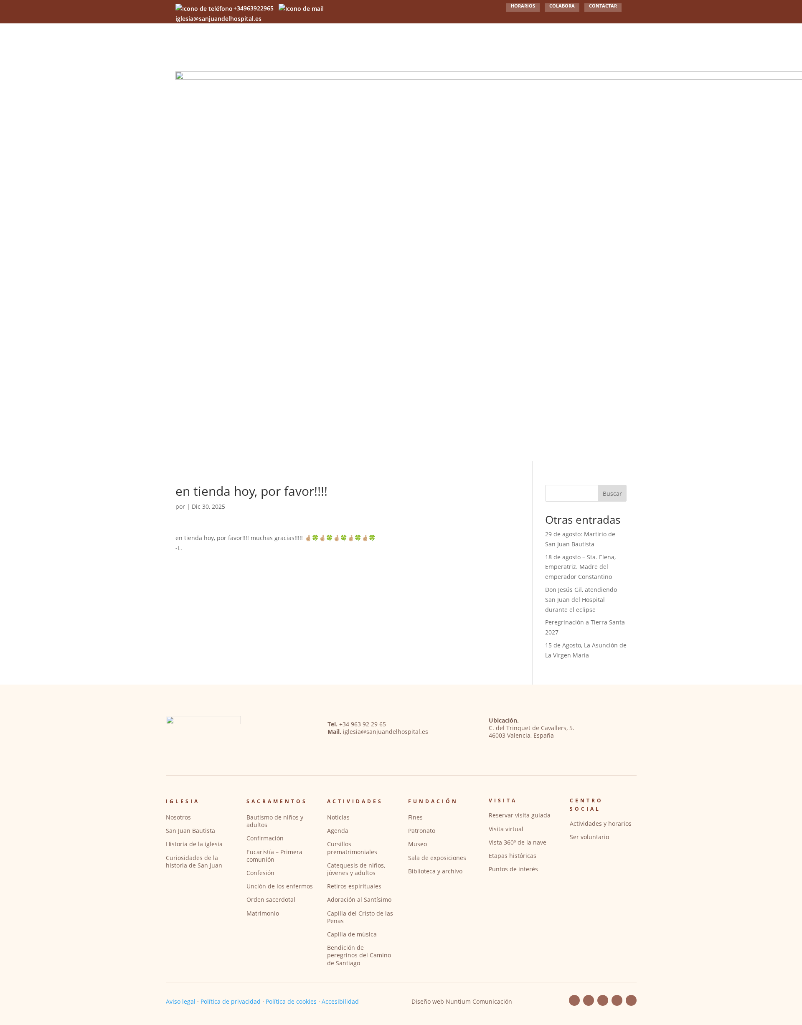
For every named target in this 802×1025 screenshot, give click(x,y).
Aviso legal (180, 1001)
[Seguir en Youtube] (588, 1000)
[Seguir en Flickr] (602, 1000)
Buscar (612, 493)
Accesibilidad (340, 1001)
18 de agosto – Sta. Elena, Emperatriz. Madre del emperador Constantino (580, 567)
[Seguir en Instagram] (617, 1000)
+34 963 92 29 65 (362, 724)
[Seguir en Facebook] (574, 1000)
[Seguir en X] (631, 1000)
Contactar (603, 6)
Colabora (562, 6)
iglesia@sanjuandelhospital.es (385, 732)
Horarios (523, 6)
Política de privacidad (230, 1001)
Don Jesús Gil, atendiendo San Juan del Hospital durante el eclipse (581, 600)
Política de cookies (291, 1001)
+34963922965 (253, 8)
